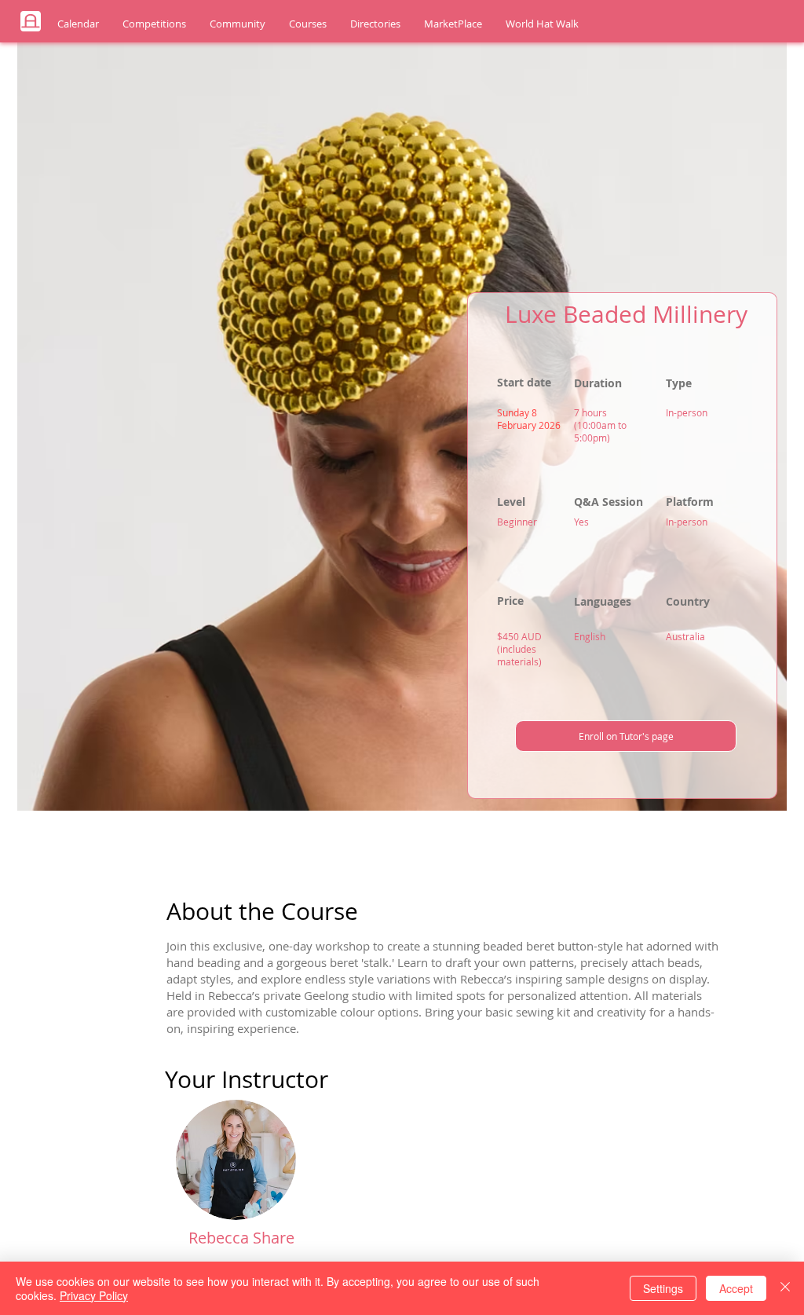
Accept (736, 1288)
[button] (78, 24)
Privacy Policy (94, 1295)
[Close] (785, 1288)
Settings (663, 1288)
